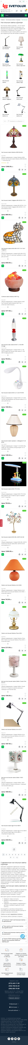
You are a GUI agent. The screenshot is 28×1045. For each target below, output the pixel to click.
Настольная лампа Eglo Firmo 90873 (11, 825)
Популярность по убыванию (16, 121)
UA (23, 1)
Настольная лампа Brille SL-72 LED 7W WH (12, 392)
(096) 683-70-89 (6, 10)
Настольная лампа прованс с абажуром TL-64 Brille (13, 441)
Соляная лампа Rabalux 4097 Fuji (10, 296)
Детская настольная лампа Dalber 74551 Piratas (12, 778)
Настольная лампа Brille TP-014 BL (10, 489)
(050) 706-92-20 (6, 11)
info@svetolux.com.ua (14, 995)
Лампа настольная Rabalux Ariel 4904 (11, 585)
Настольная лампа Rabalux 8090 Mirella (12, 152)
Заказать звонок (14, 998)
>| (17, 857)
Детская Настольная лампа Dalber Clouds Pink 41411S (13, 682)
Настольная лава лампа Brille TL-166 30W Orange (12, 345)
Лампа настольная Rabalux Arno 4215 (11, 729)
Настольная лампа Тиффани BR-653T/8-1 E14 (13, 200)
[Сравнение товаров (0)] (16, 11)
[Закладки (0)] (21, 11)
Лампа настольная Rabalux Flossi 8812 (11, 633)
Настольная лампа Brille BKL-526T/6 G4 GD (12, 537)
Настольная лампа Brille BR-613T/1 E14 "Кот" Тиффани (13, 249)
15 (4, 121)
